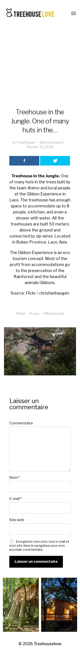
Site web (16, 520)
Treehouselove (48, 643)
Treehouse (25, 142)
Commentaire (21, 423)
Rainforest (55, 313)
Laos (35, 313)
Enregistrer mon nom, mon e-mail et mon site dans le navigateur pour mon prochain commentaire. (39, 545)
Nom (14, 477)
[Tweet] (55, 161)
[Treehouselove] (31, 13)
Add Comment (52, 142)
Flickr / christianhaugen (47, 293)
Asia (21, 313)
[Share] (24, 161)
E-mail (15, 498)
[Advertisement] (40, 67)
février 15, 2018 (40, 147)
